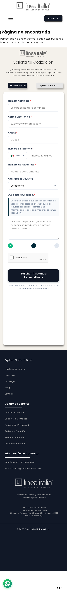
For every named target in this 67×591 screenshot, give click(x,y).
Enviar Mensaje (19, 85)
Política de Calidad (15, 437)
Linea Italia (44, 529)
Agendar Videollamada (49, 85)
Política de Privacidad (17, 425)
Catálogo (10, 381)
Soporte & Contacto (16, 418)
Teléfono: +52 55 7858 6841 (20, 462)
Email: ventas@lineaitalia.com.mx (23, 468)
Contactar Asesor (14, 412)
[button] (10, 18)
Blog (7, 387)
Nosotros (10, 375)
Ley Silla (9, 394)
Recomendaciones (15, 443)
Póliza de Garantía (15, 431)
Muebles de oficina (15, 369)
